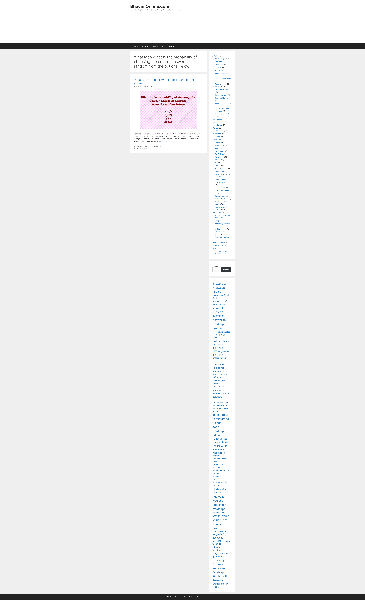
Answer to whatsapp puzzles (219, 324)
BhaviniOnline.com (149, 6)
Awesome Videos (221, 73)
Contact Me (170, 46)
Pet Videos (219, 157)
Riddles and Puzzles (155, 146)
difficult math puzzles (217, 400)
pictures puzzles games (219, 460)
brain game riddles (221, 332)
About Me (135, 46)
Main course (219, 145)
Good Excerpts (220, 95)
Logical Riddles (221, 180)
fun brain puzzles (220, 402)
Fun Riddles (219, 171)
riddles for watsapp (219, 498)
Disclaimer (146, 46)
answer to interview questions (218, 312)
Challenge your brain (219, 359)
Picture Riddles (220, 199)
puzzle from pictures (217, 466)
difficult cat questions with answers (219, 380)
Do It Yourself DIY (221, 90)
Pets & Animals (218, 151)
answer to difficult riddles (221, 296)
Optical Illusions (221, 196)
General (215, 122)
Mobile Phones (220, 229)
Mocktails (218, 148)
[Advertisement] (182, 29)
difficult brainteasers (220, 375)
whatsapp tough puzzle (220, 585)
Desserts (218, 142)
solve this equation (219, 531)
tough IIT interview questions (217, 547)
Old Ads (218, 67)
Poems (217, 137)
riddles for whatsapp (219, 507)
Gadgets (218, 221)
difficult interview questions (221, 395)
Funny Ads (219, 65)
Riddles (215, 166)
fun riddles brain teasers (220, 409)
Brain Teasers (220, 168)
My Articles (216, 134)
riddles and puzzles (219, 490)
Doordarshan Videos (223, 79)
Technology (216, 212)
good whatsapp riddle (218, 431)
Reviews (215, 163)
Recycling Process (222, 237)
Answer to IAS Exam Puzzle (219, 303)
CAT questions (220, 341)
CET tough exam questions (221, 353)
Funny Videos (220, 84)
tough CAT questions (218, 536)
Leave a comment (142, 148)
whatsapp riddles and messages (219, 564)
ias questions (220, 442)
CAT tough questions (218, 346)
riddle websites (219, 512)
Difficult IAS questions (219, 388)
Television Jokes (218, 242)
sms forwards (220, 516)
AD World (216, 56)
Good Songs (217, 125)
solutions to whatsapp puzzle (219, 524)
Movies (215, 128)
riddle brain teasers (217, 477)
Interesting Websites (223, 224)
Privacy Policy (158, 46)
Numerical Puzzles (142, 146)
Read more (163, 141)
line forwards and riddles (219, 447)
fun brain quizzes (220, 405)
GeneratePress (196, 597)
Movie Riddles (220, 188)
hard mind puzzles (221, 439)
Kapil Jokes (219, 245)
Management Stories (223, 103)
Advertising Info (221, 59)
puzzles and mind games (220, 471)
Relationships (217, 160)
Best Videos (217, 70)
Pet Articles (219, 154)
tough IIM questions (221, 541)
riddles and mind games (220, 483)
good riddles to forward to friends (220, 418)
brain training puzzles (218, 336)
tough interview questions (220, 555)
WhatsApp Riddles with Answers (220, 576)
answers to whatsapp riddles (219, 287)
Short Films (219, 131)
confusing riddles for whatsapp (218, 368)
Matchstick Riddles (222, 182)
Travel (214, 248)
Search (215, 266)
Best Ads (218, 62)
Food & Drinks (217, 119)
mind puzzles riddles (218, 454)
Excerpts (215, 87)
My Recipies (217, 140)
